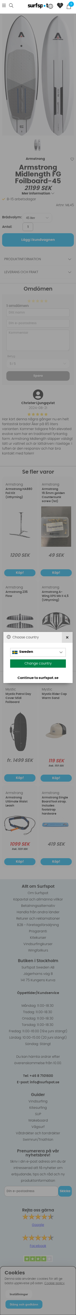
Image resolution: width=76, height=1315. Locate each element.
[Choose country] (50, 6)
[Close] (67, 637)
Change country (38, 663)
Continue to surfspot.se (38, 678)
